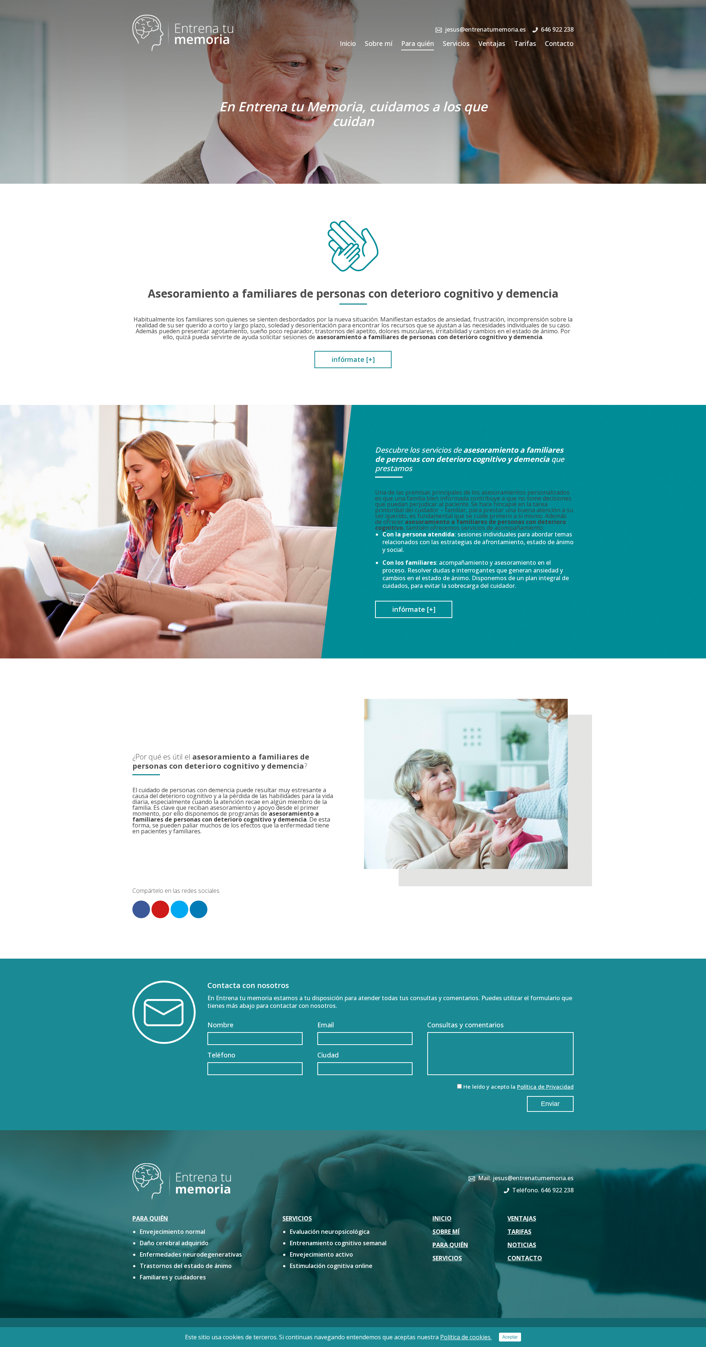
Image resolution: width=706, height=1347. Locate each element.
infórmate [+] (353, 359)
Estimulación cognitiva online (331, 1266)
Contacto (559, 43)
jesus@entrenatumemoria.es (485, 29)
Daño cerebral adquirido (174, 1243)
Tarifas (525, 43)
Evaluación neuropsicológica (330, 1232)
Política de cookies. (466, 1337)
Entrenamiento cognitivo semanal (338, 1243)
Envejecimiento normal (172, 1232)
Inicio (348, 43)
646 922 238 (557, 29)
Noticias (521, 1245)
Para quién (417, 43)
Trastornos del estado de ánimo (186, 1266)
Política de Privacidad (545, 1086)
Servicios (456, 43)
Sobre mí (378, 43)
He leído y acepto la (518, 1086)
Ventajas (491, 43)
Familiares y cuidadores (173, 1277)
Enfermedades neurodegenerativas (191, 1254)
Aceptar (510, 1337)
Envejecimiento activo (321, 1254)
